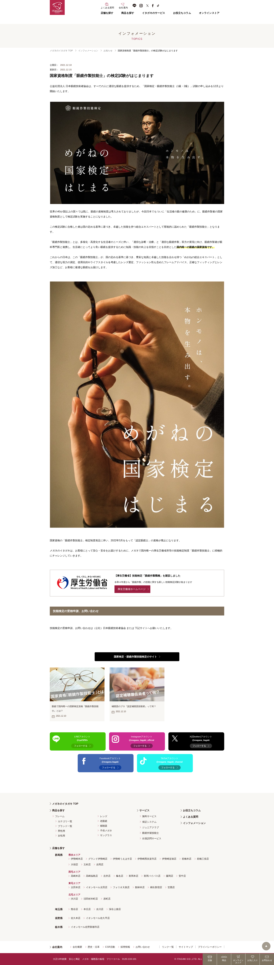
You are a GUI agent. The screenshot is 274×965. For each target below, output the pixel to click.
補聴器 (103, 826)
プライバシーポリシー (210, 947)
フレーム (60, 816)
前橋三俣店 (203, 858)
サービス (144, 810)
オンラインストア (209, 13)
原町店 (107, 898)
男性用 (61, 831)
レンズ (103, 816)
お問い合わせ (143, 947)
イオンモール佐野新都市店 (85, 927)
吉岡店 (99, 864)
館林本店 (140, 887)
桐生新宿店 (156, 887)
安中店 (182, 875)
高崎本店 (75, 875)
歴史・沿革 (94, 947)
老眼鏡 (103, 821)
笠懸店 (171, 887)
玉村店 (87, 864)
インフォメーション (88, 50)
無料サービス (149, 816)
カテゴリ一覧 (65, 821)
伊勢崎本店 (77, 858)
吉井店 (107, 875)
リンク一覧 (168, 947)
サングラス (106, 835)
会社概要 (77, 947)
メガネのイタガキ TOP (61, 50)
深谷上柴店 (115, 909)
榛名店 (119, 875)
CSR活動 (110, 947)
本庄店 (87, 909)
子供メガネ (106, 830)
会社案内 (57, 947)
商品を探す (127, 13)
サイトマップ (186, 947)
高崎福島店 (92, 875)
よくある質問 (190, 816)
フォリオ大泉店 (121, 887)
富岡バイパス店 (152, 875)
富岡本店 (133, 875)
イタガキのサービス (153, 13)
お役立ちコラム (182, 13)
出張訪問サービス (151, 838)
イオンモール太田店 (96, 887)
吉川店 (99, 909)
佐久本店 (75, 918)
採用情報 (125, 947)
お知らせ (108, 50)
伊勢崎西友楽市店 (147, 858)
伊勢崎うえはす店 (122, 858)
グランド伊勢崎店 (97, 858)
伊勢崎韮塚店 (169, 858)
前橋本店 (186, 858)
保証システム (149, 822)
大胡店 (74, 864)
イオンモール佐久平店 (98, 918)
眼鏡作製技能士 (150, 833)
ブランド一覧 (65, 826)
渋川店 (74, 898)
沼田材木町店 (91, 898)
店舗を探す (107, 13)
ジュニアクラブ (150, 827)
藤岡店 (169, 875)
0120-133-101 (129, 959)
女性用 (61, 835)
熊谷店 (74, 909)
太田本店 (75, 887)
